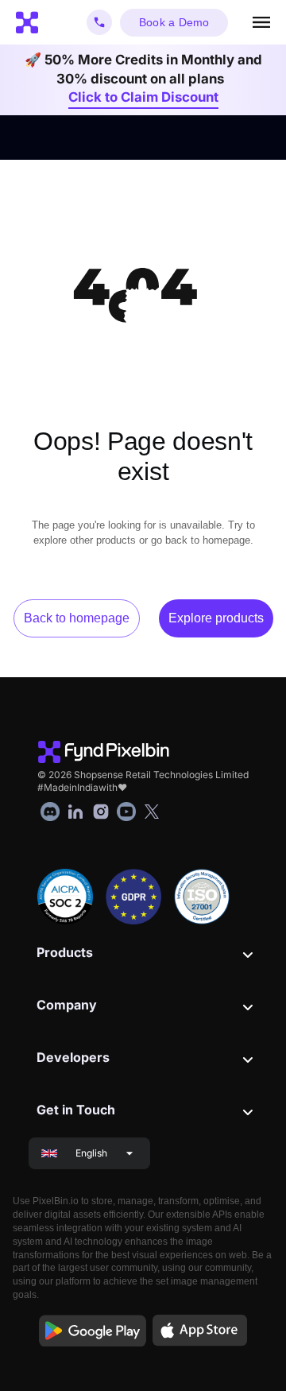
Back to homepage (76, 618)
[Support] (99, 22)
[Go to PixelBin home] (27, 22)
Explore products (216, 618)
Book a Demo (174, 22)
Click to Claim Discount (143, 97)
